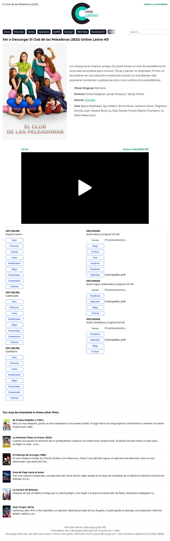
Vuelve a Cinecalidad (155, 4)
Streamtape (14, 275)
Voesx (14, 257)
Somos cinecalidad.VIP (136, 149)
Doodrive (95, 263)
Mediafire (95, 275)
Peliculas (19, 31)
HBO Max (82, 31)
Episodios (44, 31)
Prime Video (115, 31)
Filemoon (14, 246)
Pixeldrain (95, 269)
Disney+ (68, 31)
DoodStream (14, 263)
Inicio (7, 31)
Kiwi (95, 257)
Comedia (89, 100)
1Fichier (95, 251)
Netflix (56, 31)
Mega (14, 269)
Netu (14, 240)
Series (31, 31)
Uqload (14, 251)
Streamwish (14, 280)
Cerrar (24, 149)
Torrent (95, 240)
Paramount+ (98, 31)
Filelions (14, 286)
